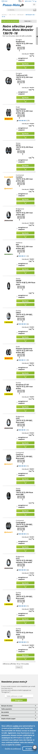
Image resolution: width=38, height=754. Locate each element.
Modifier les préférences (13, 749)
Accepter (29, 749)
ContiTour (19, 454)
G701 (18, 418)
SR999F (18, 281)
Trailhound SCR (21, 75)
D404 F (18, 312)
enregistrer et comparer (23, 59)
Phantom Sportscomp (24, 348)
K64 (17, 245)
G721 (18, 558)
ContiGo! (19, 177)
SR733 (18, 145)
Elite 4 (18, 594)
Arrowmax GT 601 (22, 385)
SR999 (18, 490)
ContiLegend (20, 522)
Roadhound (20, 41)
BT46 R (18, 211)
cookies (15, 726)
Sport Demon (21, 109)
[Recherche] (34, 10)
